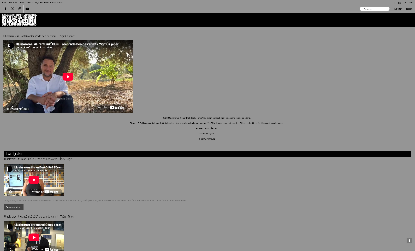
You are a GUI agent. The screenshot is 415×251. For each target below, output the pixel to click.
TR (395, 2)
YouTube (27, 9)
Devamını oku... (14, 207)
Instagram (20, 9)
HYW (410, 2)
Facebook (5, 9)
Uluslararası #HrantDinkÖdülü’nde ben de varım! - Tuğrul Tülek (45, 217)
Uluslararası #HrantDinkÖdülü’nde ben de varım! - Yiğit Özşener (45, 36)
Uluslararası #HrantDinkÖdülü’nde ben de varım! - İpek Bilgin (44, 159)
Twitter (12, 9)
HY (404, 2)
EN (399, 2)
